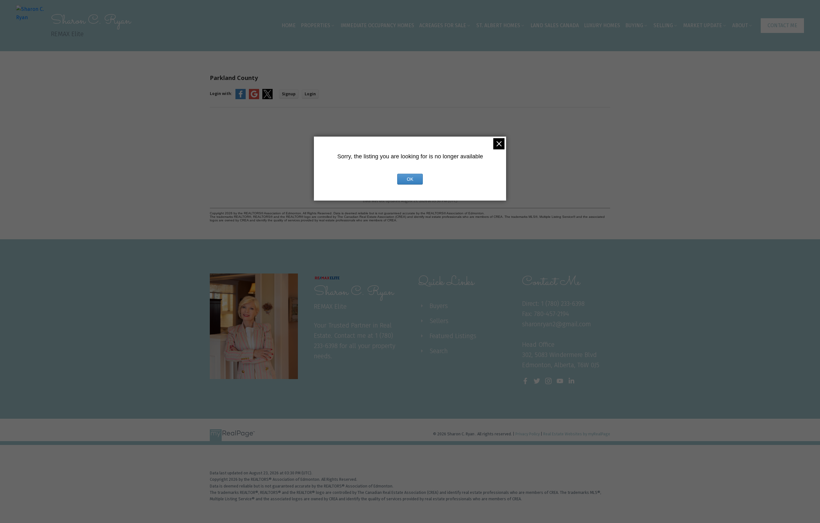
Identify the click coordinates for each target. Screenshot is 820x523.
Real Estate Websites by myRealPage (576, 434)
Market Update (702, 25)
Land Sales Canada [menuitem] (554, 25)
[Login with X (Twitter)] (267, 97)
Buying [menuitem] (634, 25)
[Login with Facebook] (240, 97)
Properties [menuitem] (315, 25)
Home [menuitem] (289, 25)
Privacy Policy (527, 434)
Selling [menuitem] (663, 25)
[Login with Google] (254, 97)
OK (410, 179)
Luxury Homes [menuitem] (602, 25)
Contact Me (782, 25)
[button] (782, 25)
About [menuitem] (740, 25)
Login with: (221, 93)
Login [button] (310, 94)
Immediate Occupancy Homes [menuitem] (377, 25)
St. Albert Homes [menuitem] (498, 25)
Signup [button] (289, 94)
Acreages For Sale (442, 25)
